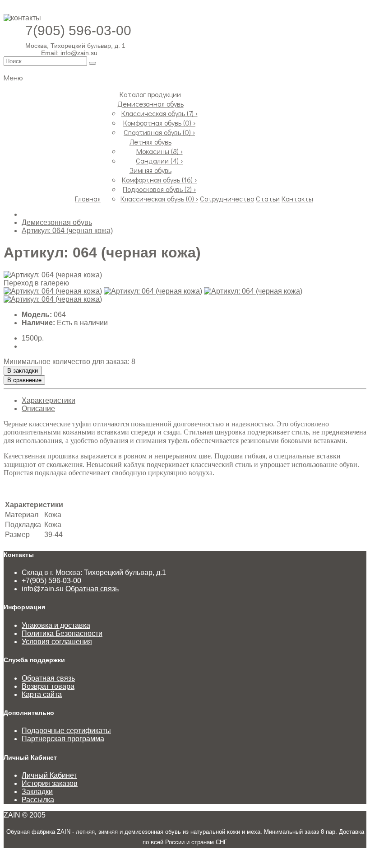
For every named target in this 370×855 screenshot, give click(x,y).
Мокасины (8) (159, 151)
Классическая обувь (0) (159, 198)
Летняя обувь (150, 141)
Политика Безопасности (62, 633)
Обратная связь (92, 589)
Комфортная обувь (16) (159, 179)
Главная (88, 198)
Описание (38, 408)
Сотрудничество (227, 198)
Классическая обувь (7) (159, 113)
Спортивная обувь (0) (159, 132)
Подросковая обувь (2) (159, 189)
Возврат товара (48, 686)
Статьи (268, 198)
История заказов (50, 783)
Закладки (37, 791)
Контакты (297, 198)
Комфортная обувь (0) (159, 122)
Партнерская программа (63, 739)
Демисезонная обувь (150, 103)
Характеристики (48, 400)
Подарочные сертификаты (66, 730)
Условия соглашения (57, 641)
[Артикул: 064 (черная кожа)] (53, 291)
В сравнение (24, 380)
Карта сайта (42, 694)
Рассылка (38, 800)
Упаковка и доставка (56, 625)
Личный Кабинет (49, 775)
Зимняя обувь (150, 170)
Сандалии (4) (159, 160)
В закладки (22, 370)
